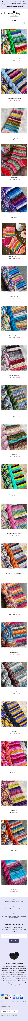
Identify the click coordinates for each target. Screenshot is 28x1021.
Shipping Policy (4, 1004)
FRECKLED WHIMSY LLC (11, 1016)
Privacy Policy (15, 1002)
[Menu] (1, 13)
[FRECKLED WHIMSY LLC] (14, 13)
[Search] (5, 13)
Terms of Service (13, 1004)
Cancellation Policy (5, 1006)
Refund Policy (23, 1002)
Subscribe (14, 941)
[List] (26, 23)
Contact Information (5, 1002)
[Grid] (24, 23)
